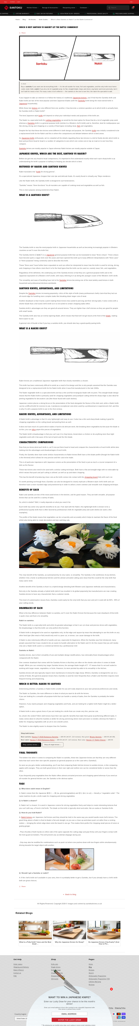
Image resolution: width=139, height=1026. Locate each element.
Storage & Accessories (50, 7)
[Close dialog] (111, 989)
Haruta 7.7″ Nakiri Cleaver (96, 740)
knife (41, 115)
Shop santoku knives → (31, 744)
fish (78, 126)
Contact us (17, 973)
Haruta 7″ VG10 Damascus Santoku (45, 737)
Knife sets (54, 964)
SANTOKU (16, 7)
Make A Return (19, 970)
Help (5, 2)
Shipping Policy (120, 1008)
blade (108, 316)
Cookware (83, 7)
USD (131, 2)
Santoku (81, 101)
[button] (118, 7)
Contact (12, 2)
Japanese (23, 104)
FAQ (15, 976)
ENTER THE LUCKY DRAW (69, 1019)
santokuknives (121, 1021)
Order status (18, 964)
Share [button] (23, 33)
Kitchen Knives (32, 7)
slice (34, 429)
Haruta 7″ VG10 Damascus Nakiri (42, 740)
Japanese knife (28, 138)
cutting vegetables (53, 120)
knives (35, 108)
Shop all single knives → (52, 744)
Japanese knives (80, 98)
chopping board (91, 477)
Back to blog (70, 894)
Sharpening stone (69, 7)
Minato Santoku (96, 737)
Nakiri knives (26, 817)
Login (18, 2)
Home (91, 964)
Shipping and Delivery (21, 967)
